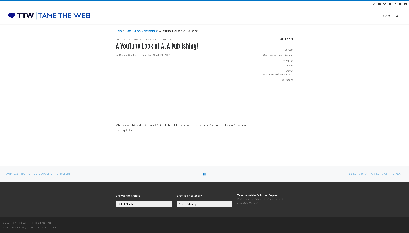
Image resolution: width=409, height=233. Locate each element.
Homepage (287, 60)
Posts (128, 31)
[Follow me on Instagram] (395, 4)
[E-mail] (379, 4)
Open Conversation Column (278, 55)
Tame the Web (20, 222)
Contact (289, 49)
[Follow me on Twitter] (384, 4)
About (289, 70)
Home (119, 31)
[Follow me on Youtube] (400, 4)
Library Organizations (145, 31)
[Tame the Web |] (49, 15)
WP (16, 227)
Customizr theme (47, 227)
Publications (286, 79)
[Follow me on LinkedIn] (405, 4)
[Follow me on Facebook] (390, 4)
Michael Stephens (128, 55)
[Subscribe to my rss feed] (374, 4)
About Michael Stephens (276, 74)
